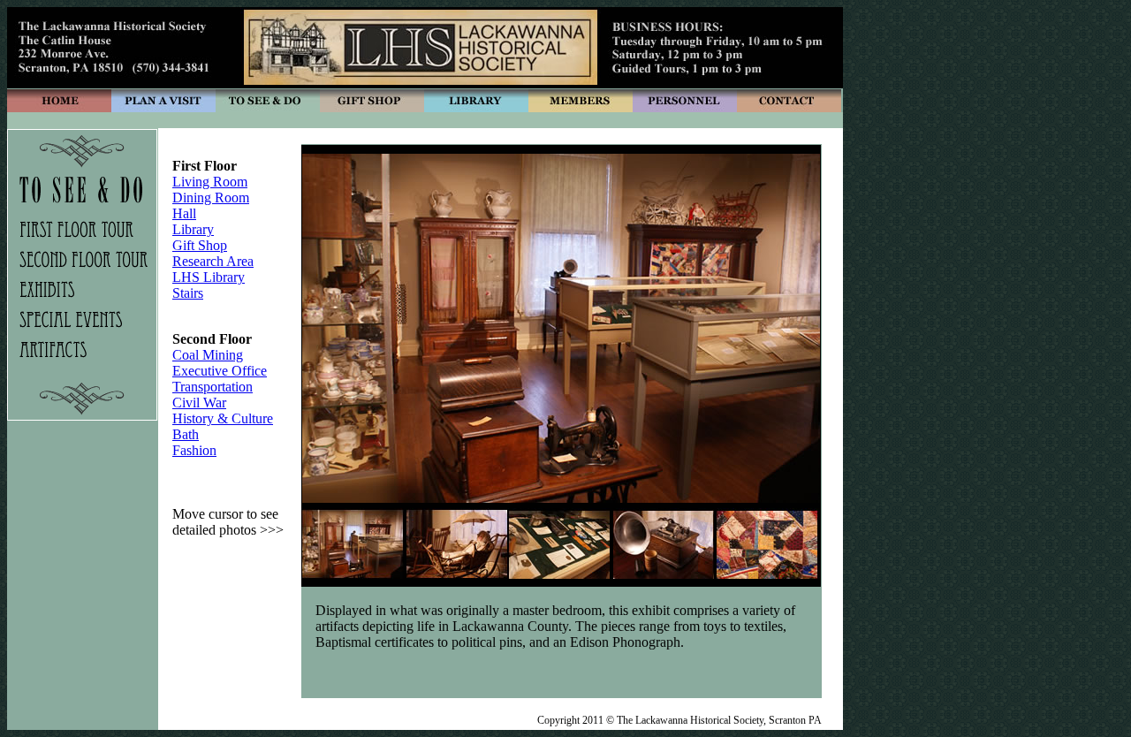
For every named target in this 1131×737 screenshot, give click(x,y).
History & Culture (222, 418)
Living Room (209, 181)
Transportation (212, 386)
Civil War (199, 402)
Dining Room (210, 197)
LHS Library (208, 277)
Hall (184, 213)
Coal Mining (207, 354)
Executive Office (219, 370)
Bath (185, 434)
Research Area (213, 261)
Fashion (194, 450)
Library (193, 229)
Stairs (187, 292)
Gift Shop (199, 245)
